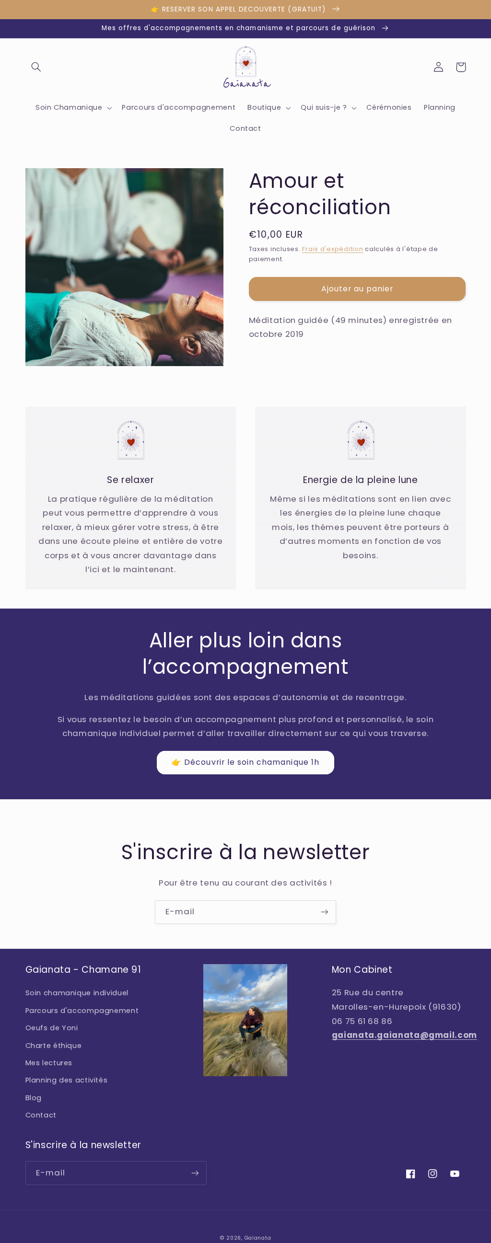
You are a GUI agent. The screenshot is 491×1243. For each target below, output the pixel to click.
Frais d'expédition (332, 249)
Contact (41, 1115)
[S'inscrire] (325, 912)
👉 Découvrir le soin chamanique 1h (245, 762)
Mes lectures (49, 1063)
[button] (36, 67)
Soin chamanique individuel (77, 993)
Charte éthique (53, 1045)
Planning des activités (66, 1080)
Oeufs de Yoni (51, 1028)
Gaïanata (258, 1238)
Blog (33, 1098)
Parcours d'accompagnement (82, 1010)
